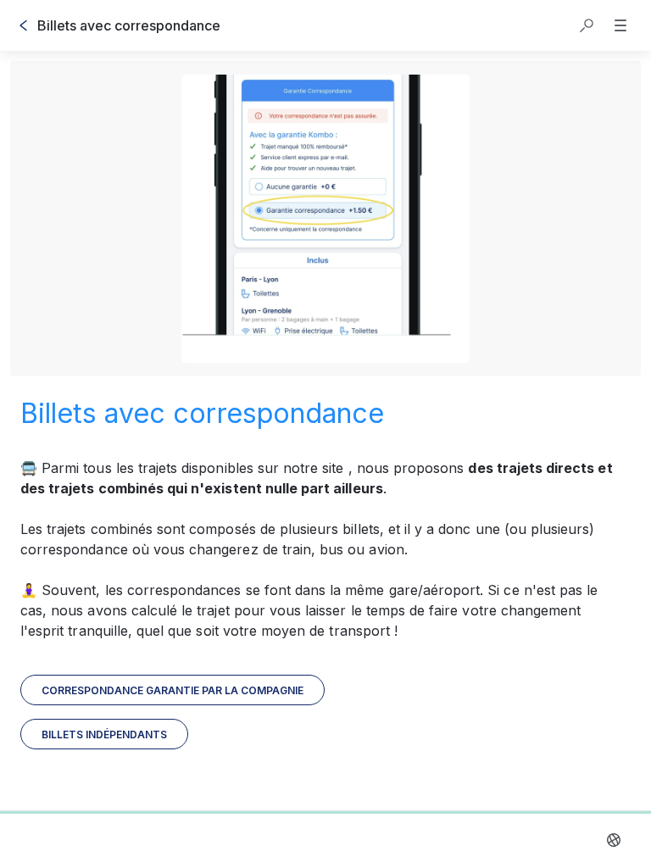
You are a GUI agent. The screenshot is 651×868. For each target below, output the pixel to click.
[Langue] (613, 840)
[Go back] (24, 25)
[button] (586, 25)
